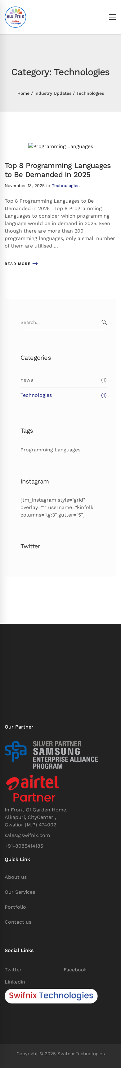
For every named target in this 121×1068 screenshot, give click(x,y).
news (63, 380)
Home (23, 93)
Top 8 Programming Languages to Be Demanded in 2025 (58, 170)
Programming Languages (50, 450)
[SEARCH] (104, 322)
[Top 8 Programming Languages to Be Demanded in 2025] (60, 146)
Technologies (65, 185)
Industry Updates (52, 93)
